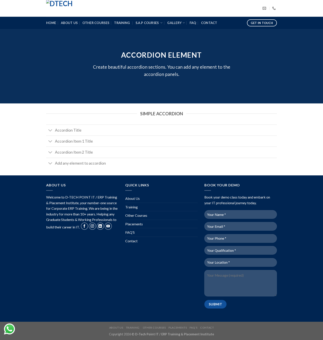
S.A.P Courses (148, 23)
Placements (134, 224)
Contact (209, 23)
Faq (193, 23)
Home (51, 23)
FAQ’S (130, 232)
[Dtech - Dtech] (68, 8)
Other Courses (95, 23)
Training (122, 23)
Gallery (174, 23)
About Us (69, 23)
